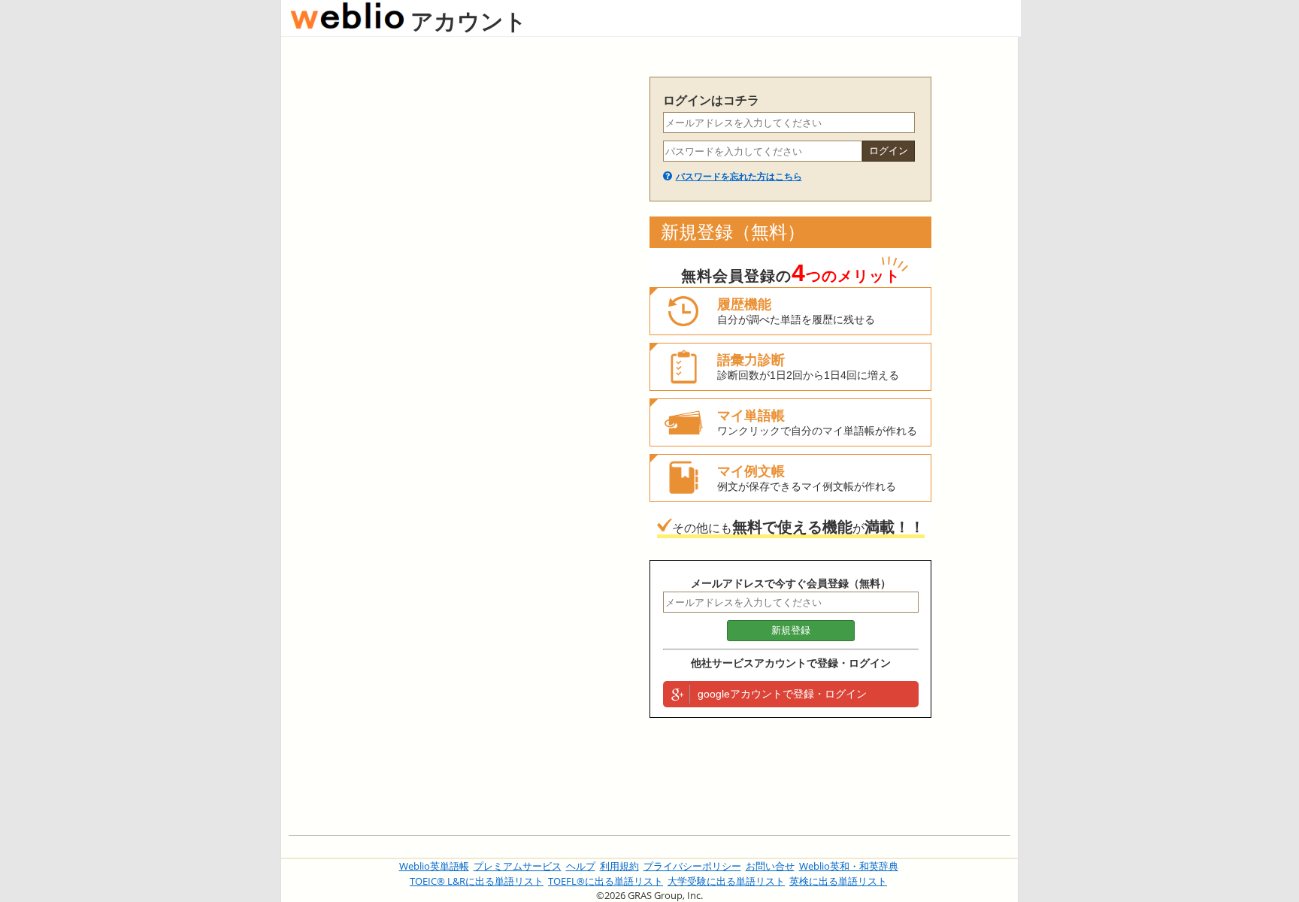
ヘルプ (580, 866)
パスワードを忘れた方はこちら (739, 176)
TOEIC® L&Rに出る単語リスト (477, 881)
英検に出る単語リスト (838, 881)
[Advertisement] (461, 302)
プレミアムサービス (518, 866)
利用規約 (619, 866)
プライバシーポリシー (692, 866)
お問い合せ (770, 866)
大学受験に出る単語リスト (726, 881)
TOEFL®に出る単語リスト (605, 881)
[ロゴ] (347, 20)
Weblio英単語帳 (434, 866)
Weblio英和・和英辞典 (848, 866)
